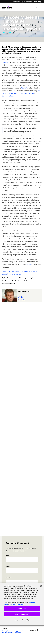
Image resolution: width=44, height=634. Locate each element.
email (28, 264)
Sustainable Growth (8, 284)
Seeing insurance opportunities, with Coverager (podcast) (14, 631)
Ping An (31, 93)
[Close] (40, 585)
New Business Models (9, 281)
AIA (38, 90)
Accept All (21, 608)
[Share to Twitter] (38, 630)
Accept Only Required (22, 614)
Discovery (5, 62)
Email (8, 566)
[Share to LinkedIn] (35, 630)
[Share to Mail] (41, 630)
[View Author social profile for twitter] (19, 296)
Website (8, 578)
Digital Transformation (9, 278)
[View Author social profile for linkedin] (22, 296)
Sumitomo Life (7, 95)
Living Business (33, 278)
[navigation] (41, 7)
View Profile (21, 300)
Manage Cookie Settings (22, 620)
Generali (5, 93)
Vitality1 (24, 87)
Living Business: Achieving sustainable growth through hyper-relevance (19, 272)
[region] (22, 604)
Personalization (23, 281)
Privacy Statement (17, 604)
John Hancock (14, 93)
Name (8, 555)
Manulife (24, 93)
